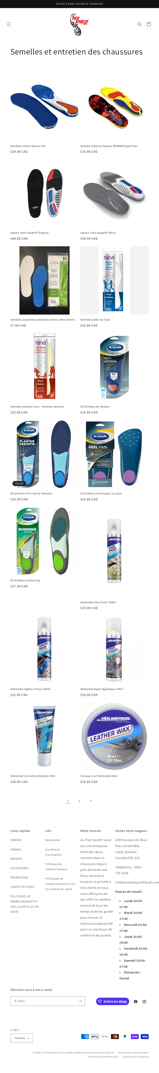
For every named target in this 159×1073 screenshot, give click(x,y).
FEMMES (15, 849)
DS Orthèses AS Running (25, 580)
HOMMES (16, 840)
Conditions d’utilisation (135, 1056)
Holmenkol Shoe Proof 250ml (98, 602)
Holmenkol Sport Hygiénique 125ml (101, 689)
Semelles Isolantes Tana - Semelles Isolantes (37, 406)
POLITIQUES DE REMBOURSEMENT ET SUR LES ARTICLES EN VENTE (24, 904)
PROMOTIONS (19, 877)
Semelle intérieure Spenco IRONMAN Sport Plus (108, 146)
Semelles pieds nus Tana (95, 319)
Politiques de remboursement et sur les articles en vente (60, 884)
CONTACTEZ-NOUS (22, 887)
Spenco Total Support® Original (29, 232)
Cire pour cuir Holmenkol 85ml (98, 776)
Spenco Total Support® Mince (98, 232)
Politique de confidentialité (103, 1056)
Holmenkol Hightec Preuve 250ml (30, 689)
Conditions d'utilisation (53, 852)
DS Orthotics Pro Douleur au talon (101, 493)
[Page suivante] (90, 800)
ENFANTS (16, 859)
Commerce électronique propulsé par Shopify (89, 1052)
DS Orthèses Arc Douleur (95, 406)
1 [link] (68, 800)
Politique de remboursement (56, 866)
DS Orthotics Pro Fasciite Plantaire (31, 493)
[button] (8, 24)
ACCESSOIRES (19, 868)
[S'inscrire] (80, 1001)
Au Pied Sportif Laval (52, 1052)
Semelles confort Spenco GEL (28, 146)
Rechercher (52, 840)
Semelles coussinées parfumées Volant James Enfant (42, 319)
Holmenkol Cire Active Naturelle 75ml (32, 776)
